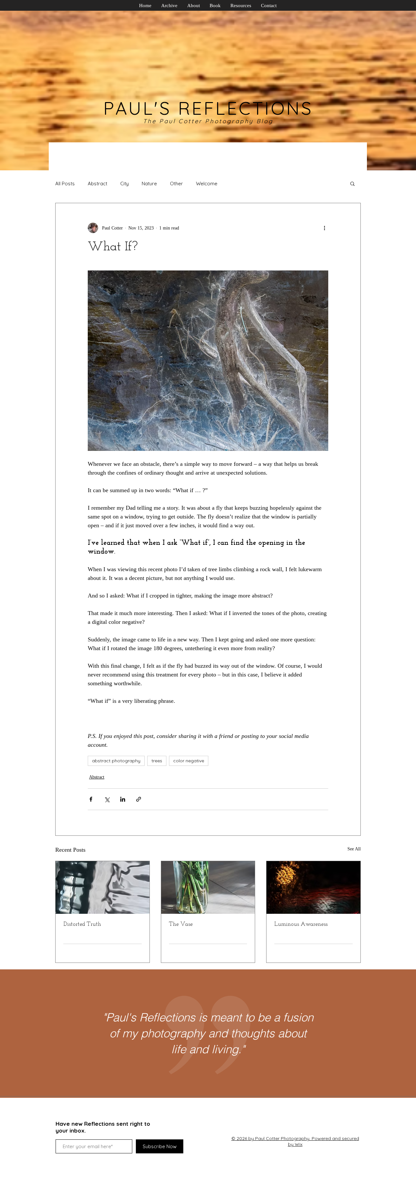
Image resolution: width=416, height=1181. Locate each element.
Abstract (97, 183)
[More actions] (324, 228)
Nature (149, 183)
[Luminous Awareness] (313, 887)
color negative (188, 761)
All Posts (65, 183)
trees (156, 761)
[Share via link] (139, 799)
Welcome (206, 183)
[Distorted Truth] (103, 887)
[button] (352, 183)
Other (176, 183)
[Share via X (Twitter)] (107, 799)
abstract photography (116, 761)
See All (354, 848)
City (124, 183)
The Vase (181, 924)
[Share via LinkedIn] (123, 799)
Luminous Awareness (301, 924)
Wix (299, 1144)
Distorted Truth (82, 924)
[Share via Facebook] (91, 799)
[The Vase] (208, 887)
